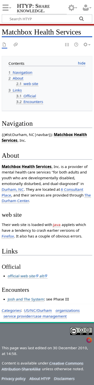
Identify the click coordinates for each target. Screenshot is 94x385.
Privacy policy (14, 378)
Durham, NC (13, 189)
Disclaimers (64, 378)
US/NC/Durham (38, 310)
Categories (11, 310)
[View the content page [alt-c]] (4, 45)
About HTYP (40, 378)
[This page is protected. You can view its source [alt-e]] (67, 45)
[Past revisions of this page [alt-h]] (76, 45)
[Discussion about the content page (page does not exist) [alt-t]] (16, 45)
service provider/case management (35, 316)
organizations (68, 310)
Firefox (8, 236)
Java (57, 224)
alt (42, 275)
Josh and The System (26, 299)
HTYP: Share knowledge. (33, 9)
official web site (21, 275)
